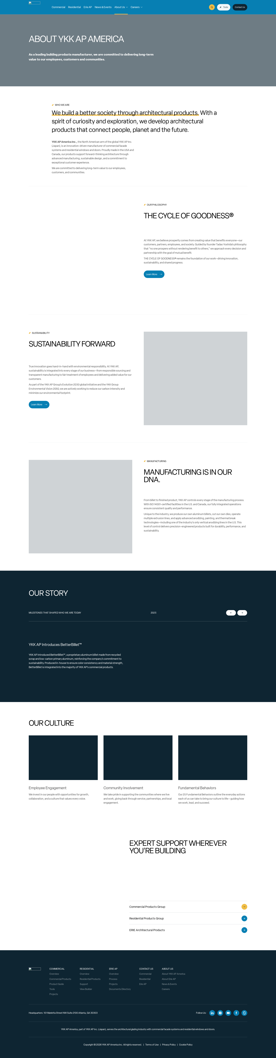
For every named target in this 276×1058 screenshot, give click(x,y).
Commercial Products (60, 979)
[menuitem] (58, 7)
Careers (166, 989)
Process (113, 979)
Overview (54, 973)
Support (84, 984)
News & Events (169, 984)
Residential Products (90, 979)
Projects (53, 994)
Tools (52, 989)
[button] (58, 7)
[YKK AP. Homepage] (34, 7)
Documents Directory (120, 989)
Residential (144, 979)
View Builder (86, 989)
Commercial (145, 973)
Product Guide (56, 984)
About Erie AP (169, 979)
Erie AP (142, 984)
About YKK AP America (173, 973)
